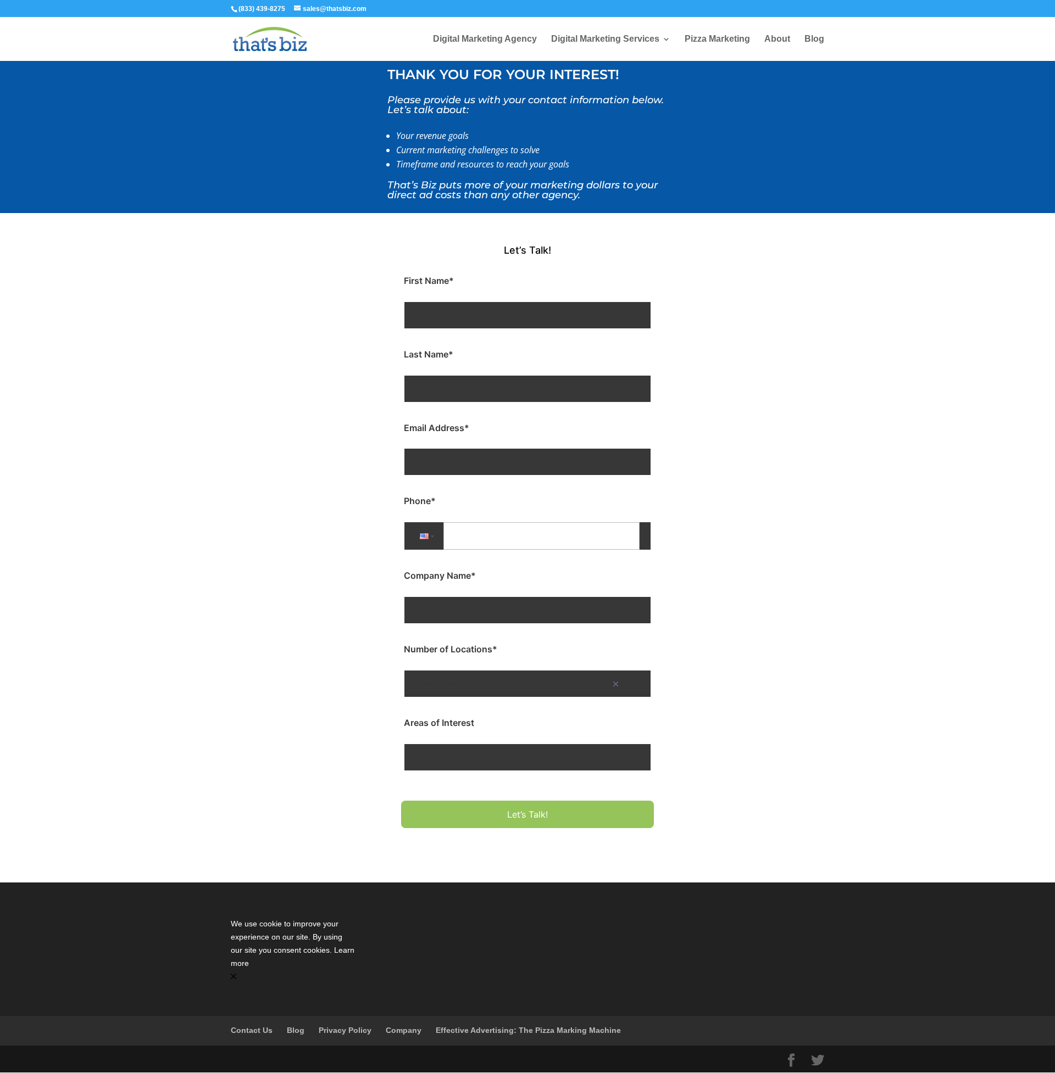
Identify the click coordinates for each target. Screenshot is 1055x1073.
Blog (814, 39)
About (777, 39)
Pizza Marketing (717, 39)
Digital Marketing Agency (485, 39)
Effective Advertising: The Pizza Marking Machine (528, 1030)
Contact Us (252, 1030)
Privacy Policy (345, 1030)
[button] (425, 536)
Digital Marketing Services (605, 39)
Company (403, 1030)
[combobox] (527, 683)
